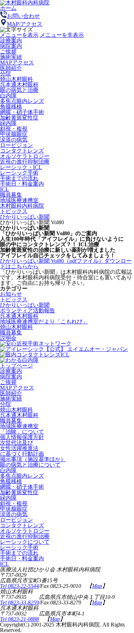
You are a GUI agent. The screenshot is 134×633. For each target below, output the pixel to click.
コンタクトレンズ (22, 151)
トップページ (16, 366)
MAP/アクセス (24, 24)
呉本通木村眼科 (19, 84)
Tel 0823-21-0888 (19, 619)
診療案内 (11, 40)
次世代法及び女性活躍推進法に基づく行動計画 (22, 448)
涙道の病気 (13, 140)
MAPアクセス (17, 388)
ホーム (8, 8)
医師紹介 (11, 68)
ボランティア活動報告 (27, 310)
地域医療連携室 (19, 200)
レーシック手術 (19, 173)
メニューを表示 (19, 35)
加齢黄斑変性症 (19, 118)
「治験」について (22, 432)
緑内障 (8, 123)
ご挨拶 (8, 51)
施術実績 (11, 57)
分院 (5, 404)
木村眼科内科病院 (22, 206)
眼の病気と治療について (30, 465)
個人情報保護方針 (22, 437)
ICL (4, 189)
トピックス (13, 211)
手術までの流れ (19, 178)
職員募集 (11, 195)
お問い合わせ (23, 16)
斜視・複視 (13, 129)
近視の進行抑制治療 (24, 162)
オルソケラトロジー (24, 156)
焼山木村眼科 (16, 79)
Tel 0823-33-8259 (19, 602)
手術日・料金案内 (22, 184)
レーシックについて (24, 542)
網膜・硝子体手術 (22, 112)
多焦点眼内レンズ (22, 101)
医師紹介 (11, 393)
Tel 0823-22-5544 (19, 586)
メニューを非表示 (62, 35)
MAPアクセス (17, 62)
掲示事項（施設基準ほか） (33, 459)
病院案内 (11, 377)
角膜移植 (11, 107)
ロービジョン (16, 145)
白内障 (8, 95)
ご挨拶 (8, 382)
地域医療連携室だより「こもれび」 (44, 321)
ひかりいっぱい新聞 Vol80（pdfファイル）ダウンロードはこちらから (66, 263)
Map (97, 586)
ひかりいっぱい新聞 (24, 217)
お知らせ (11, 294)
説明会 (8, 338)
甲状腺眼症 (13, 134)
